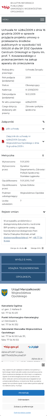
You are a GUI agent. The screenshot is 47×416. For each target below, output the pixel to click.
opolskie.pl (23, 276)
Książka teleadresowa (23, 268)
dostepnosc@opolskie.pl (16, 237)
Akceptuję (24, 392)
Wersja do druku (17, 248)
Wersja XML (36, 248)
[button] (43, 365)
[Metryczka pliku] (43, 129)
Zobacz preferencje (23, 406)
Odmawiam (23, 399)
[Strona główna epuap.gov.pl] (36, 347)
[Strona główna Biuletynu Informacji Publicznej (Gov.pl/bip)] (14, 347)
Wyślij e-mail (30, 261)
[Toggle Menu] (42, 19)
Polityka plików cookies (22, 412)
